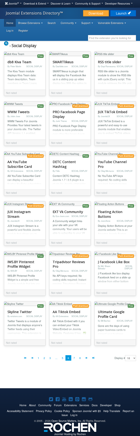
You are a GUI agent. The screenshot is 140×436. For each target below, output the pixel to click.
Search (52, 23)
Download (96, 13)
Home (9, 23)
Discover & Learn (61, 3)
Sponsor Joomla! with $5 (86, 411)
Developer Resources (118, 3)
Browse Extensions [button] (29, 23)
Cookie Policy (62, 411)
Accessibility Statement (20, 411)
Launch (122, 13)
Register (23, 30)
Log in (9, 30)
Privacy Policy (44, 411)
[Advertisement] (70, 377)
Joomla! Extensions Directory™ (34, 13)
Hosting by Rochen (70, 434)
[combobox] (112, 38)
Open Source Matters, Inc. (66, 421)
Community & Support (88, 3)
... (56, 358)
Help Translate (111, 411)
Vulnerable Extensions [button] (111, 23)
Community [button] (68, 23)
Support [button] (86, 23)
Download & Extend (35, 3)
